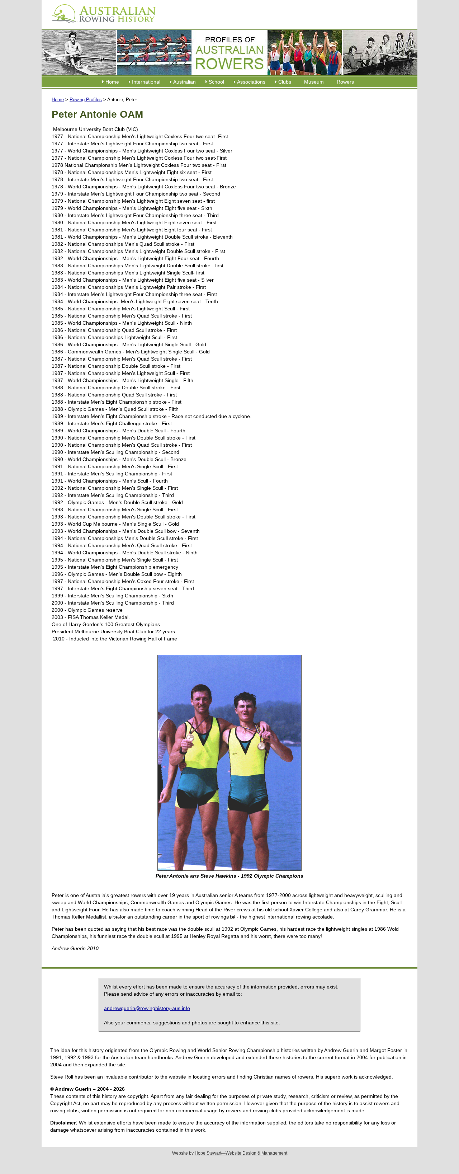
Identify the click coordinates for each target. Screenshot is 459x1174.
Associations (251, 82)
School (216, 82)
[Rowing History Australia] (101, 25)
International (146, 82)
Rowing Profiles (86, 99)
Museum (314, 82)
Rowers (345, 82)
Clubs (284, 82)
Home (112, 82)
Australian (184, 82)
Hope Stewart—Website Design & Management (241, 1153)
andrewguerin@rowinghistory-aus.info (147, 1008)
